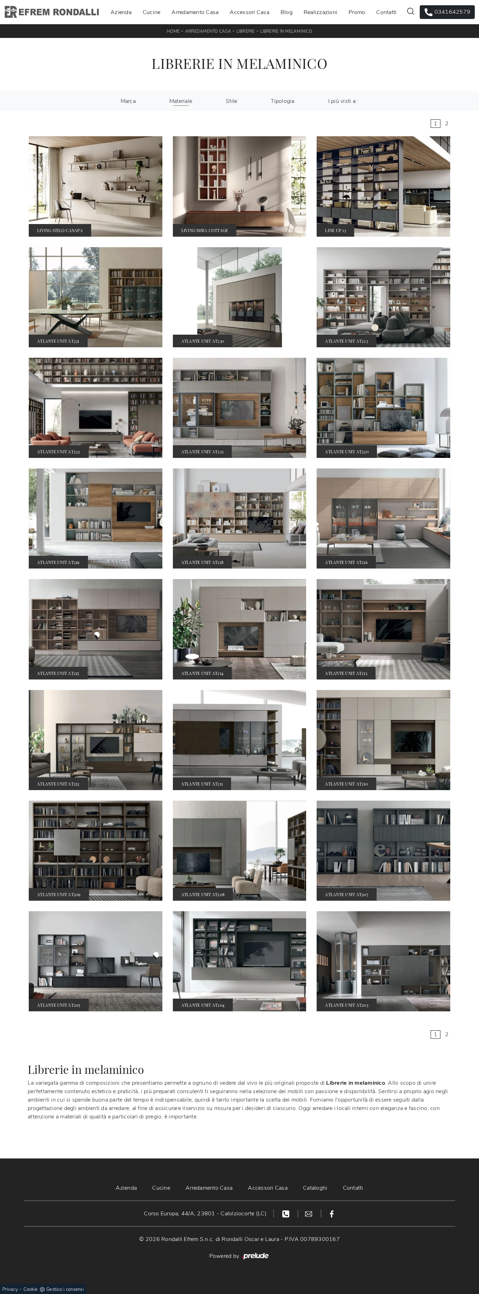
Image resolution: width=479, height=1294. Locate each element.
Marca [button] (128, 101)
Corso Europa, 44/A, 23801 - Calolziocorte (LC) (205, 1213)
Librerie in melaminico (286, 31)
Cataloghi (315, 1188)
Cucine (152, 12)
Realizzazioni (320, 12)
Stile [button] (231, 101)
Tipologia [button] (282, 101)
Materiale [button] (180, 101)
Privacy (10, 1289)
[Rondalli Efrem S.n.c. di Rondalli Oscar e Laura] (51, 12)
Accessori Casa (249, 12)
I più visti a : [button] (343, 101)
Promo (357, 12)
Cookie (30, 1289)
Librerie (246, 31)
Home (173, 31)
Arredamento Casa (194, 12)
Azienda (120, 12)
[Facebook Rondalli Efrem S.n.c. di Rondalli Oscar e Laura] (331, 1213)
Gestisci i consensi (65, 1289)
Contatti (386, 12)
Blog (286, 12)
